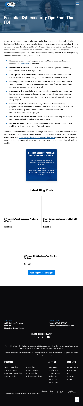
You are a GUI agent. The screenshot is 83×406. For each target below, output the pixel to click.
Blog (68, 373)
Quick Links (71, 362)
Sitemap (44, 391)
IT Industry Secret (54, 373)
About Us (52, 362)
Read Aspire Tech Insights (41, 272)
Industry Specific (9, 376)
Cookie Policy (61, 392)
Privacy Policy (51, 392)
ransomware (26, 63)
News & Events (71, 370)
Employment (52, 379)
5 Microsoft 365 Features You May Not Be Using (40, 257)
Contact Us (70, 376)
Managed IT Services (11, 367)
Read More (8, 227)
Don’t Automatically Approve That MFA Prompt (60, 220)
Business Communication (34, 376)
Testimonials (52, 376)
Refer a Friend (53, 382)
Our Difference (53, 370)
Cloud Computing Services (13, 373)
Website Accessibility (72, 392)
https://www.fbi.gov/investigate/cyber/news (37, 137)
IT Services (8, 362)
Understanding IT (73, 367)
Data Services (30, 367)
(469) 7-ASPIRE (60, 323)
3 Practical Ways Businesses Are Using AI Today (21, 220)
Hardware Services (32, 370)
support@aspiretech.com (64, 325)
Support (69, 379)
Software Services (32, 373)
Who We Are (52, 367)
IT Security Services (10, 370)
